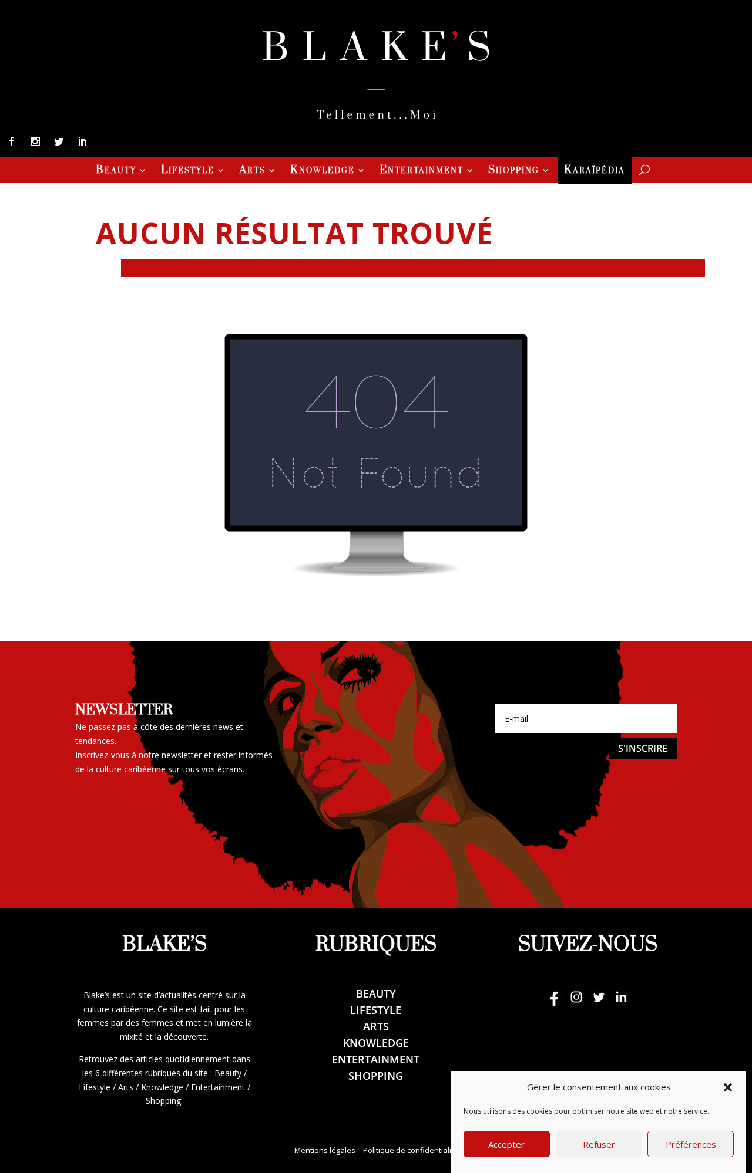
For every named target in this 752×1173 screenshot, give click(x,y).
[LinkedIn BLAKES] (621, 1002)
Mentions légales (324, 1150)
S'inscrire (642, 748)
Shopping (513, 171)
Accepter (506, 1145)
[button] (728, 1087)
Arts (252, 171)
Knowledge (322, 171)
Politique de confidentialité (410, 1150)
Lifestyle (187, 171)
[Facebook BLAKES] (554, 1002)
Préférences (691, 1145)
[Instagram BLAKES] (576, 1002)
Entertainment (422, 171)
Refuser (599, 1145)
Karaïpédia (594, 171)
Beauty (116, 171)
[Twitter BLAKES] (598, 1002)
